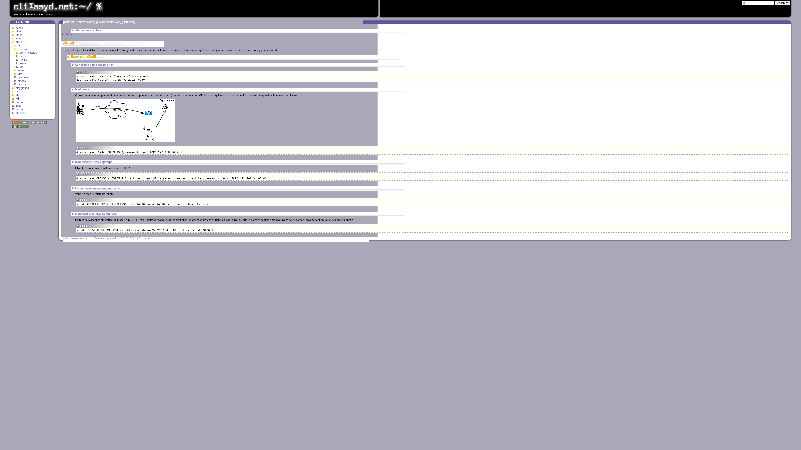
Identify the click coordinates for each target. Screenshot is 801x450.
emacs (22, 45)
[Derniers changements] (20, 123)
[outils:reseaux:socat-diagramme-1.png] (125, 142)
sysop (21, 70)
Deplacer (128, 22)
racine (23, 59)
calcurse (23, 77)
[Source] (38, 123)
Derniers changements (39, 14)
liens (18, 105)
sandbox (21, 112)
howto (19, 102)
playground (22, 88)
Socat (69, 34)
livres (19, 38)
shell (18, 95)
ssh (22, 66)
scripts (20, 91)
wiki (18, 98)
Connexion (18, 14)
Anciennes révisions (108, 22)
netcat (23, 56)
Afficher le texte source (79, 22)
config (19, 27)
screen (22, 84)
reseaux (22, 49)
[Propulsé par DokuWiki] (20, 127)
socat (23, 63)
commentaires (28, 52)
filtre (18, 31)
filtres (19, 34)
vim (20, 73)
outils (19, 42)
